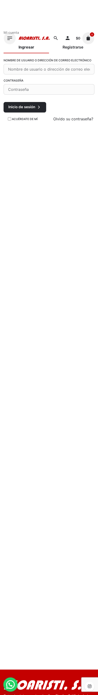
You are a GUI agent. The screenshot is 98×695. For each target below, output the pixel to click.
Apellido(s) (14, 137)
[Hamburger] (10, 38)
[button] (10, 684)
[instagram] (89, 686)
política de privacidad (21, 307)
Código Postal (16, 239)
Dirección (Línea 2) (19, 186)
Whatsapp (13, 271)
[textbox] (34, 211)
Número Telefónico (20, 255)
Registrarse (18, 317)
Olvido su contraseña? (73, 119)
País (8, 202)
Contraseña (13, 80)
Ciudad (10, 222)
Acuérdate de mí (24, 119)
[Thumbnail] (34, 38)
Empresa (11, 153)
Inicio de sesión (21, 107)
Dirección (12, 170)
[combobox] (49, 211)
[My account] (68, 38)
